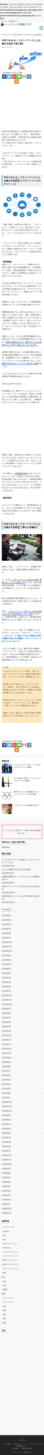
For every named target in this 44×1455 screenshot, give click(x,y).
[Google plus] (14, 76)
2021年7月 (6, 1071)
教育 (4, 1273)
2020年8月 (6, 1120)
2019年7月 (6, 1177)
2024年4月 (6, 924)
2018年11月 (6, 1213)
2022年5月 (6, 1026)
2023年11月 (7, 946)
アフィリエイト (8, 1298)
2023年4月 (6, 978)
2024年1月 (6, 938)
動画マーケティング (10, 1260)
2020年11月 (7, 1106)
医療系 (5, 1289)
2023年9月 (6, 955)
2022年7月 (6, 1018)
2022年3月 (6, 1035)
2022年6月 (6, 1022)
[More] (16, 81)
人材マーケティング (10, 1264)
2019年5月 (6, 1186)
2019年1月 (6, 1204)
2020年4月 (6, 1137)
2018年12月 (7, 1208)
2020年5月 (6, 1133)
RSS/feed (6, 847)
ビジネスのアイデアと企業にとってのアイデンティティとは (21, 861)
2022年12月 (7, 995)
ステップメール (8, 1302)
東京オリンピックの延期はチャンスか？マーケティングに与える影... (26, 793)
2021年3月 (6, 1089)
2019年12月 (7, 1155)
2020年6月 (6, 1129)
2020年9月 (6, 1115)
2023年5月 (6, 973)
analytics (6, 1231)
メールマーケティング (11, 1252)
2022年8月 (6, 1013)
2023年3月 (6, 982)
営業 (4, 1318)
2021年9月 (6, 1062)
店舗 (4, 1323)
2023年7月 (6, 964)
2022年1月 (6, 1044)
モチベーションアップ (11, 1269)
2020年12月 (7, 1102)
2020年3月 (6, 1142)
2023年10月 (7, 951)
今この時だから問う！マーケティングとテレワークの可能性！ (27, 779)
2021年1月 (6, 1097)
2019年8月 (6, 1173)
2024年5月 (6, 920)
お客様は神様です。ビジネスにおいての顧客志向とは (21, 877)
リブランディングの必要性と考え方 (26, 805)
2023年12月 (7, 942)
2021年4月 (6, 1084)
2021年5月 (6, 1080)
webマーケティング (10, 1244)
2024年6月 (6, 915)
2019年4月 (6, 1191)
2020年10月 (7, 1111)
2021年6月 (6, 1075)
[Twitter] (9, 76)
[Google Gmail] (24, 76)
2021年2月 (6, 1093)
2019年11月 (6, 1160)
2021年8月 (6, 1066)
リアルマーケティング (11, 1256)
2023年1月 (6, 991)
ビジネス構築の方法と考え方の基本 (16, 869)
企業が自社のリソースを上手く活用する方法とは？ (21, 897)
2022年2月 (6, 1040)
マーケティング (8, 1227)
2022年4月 (6, 1031)
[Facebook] (4, 76)
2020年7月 (6, 1124)
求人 (3, 1277)
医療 (4, 1314)
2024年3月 (6, 929)
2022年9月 (6, 1009)
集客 (3, 1294)
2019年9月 (6, 1168)
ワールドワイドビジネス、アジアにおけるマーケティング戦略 (27, 766)
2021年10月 (7, 1057)
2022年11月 (7, 1000)
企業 (4, 1285)
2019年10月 (7, 1164)
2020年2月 (6, 1146)
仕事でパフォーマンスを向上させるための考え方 (21, 887)
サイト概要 (7, 1444)
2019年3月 (6, 1195)
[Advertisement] (22, 108)
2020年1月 (6, 1151)
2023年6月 (6, 969)
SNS (4, 1239)
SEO (4, 1235)
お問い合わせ (18, 1444)
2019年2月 (6, 1200)
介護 (4, 1281)
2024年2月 (6, 933)
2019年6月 (6, 1182)
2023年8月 (6, 960)
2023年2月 (6, 986)
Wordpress (7, 1248)
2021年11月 (6, 1053)
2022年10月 (7, 1004)
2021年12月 (7, 1049)
